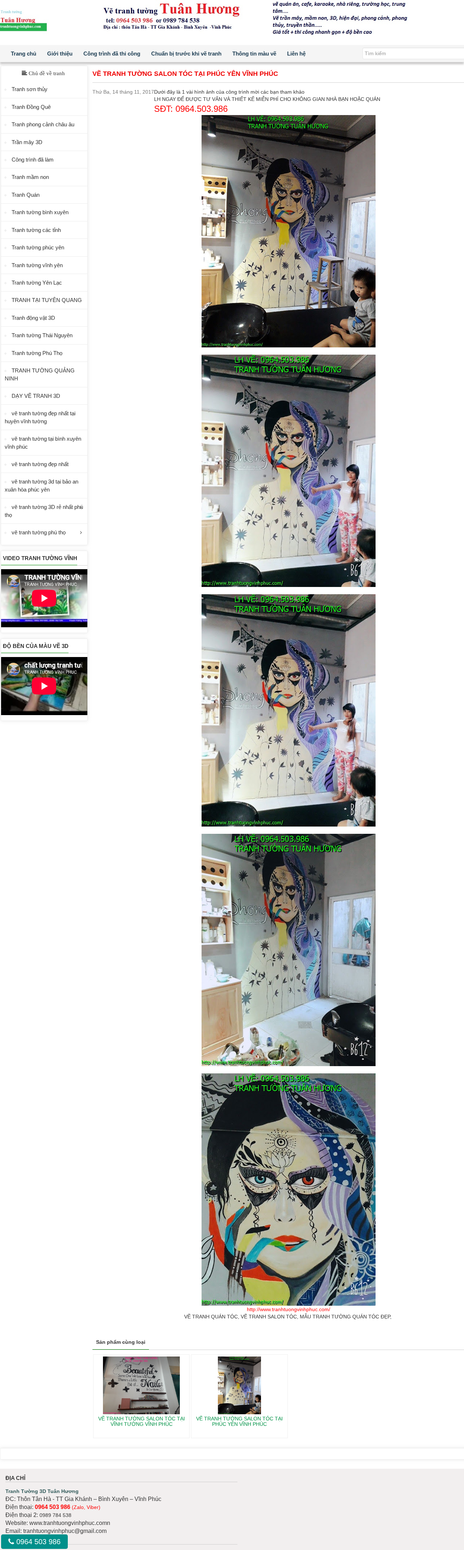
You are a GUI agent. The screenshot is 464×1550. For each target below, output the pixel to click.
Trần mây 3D (27, 142)
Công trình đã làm (33, 159)
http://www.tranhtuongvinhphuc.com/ (288, 1309)
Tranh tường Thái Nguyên (42, 335)
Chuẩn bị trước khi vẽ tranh (186, 53)
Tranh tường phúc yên (38, 247)
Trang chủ (23, 53)
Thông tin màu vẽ (254, 53)
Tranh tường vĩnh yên (37, 265)
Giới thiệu (59, 53)
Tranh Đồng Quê (31, 107)
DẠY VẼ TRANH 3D (36, 396)
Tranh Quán (26, 195)
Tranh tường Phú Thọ (37, 353)
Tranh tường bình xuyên (40, 212)
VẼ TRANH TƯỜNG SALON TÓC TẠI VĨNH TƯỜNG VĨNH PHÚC (141, 1421)
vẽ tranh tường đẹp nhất (40, 464)
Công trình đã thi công (111, 53)
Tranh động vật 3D (33, 318)
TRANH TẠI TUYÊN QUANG (47, 300)
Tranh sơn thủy (29, 89)
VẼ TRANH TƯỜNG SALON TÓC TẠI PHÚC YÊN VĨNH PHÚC (239, 1421)
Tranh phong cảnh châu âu (43, 124)
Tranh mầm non (30, 177)
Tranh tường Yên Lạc (37, 283)
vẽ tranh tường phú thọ (39, 532)
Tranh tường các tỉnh (36, 230)
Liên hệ (296, 53)
